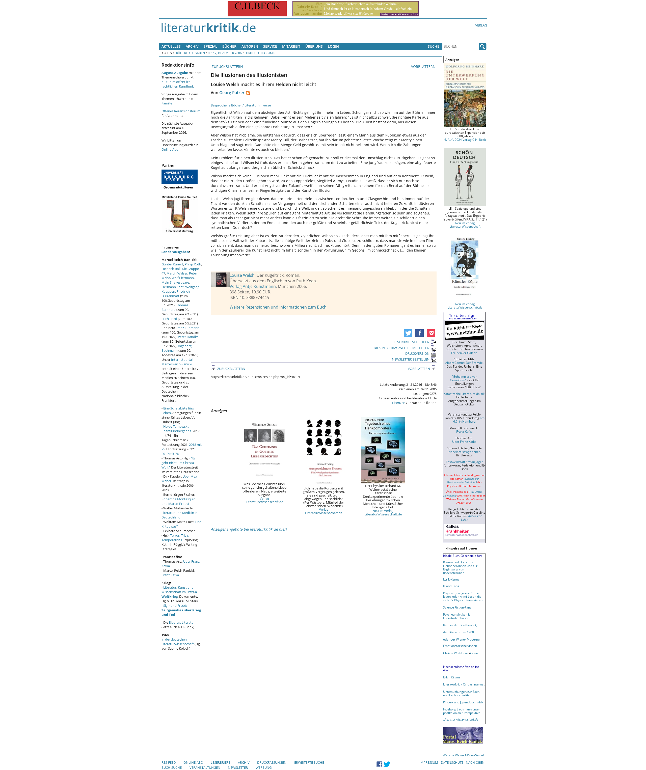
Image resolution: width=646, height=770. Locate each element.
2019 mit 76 (170, 453)
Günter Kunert (172, 264)
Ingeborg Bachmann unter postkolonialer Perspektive (461, 711)
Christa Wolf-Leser (456, 653)
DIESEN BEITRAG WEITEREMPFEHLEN (401, 347)
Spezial (210, 46)
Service (270, 46)
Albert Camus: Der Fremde (464, 363)
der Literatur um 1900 (458, 632)
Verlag (481, 25)
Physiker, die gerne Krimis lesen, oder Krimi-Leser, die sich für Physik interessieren (462, 596)
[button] (408, 333)
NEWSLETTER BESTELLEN (410, 359)
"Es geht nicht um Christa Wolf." (179, 463)
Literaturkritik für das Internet (463, 684)
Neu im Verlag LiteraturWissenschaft (465, 224)
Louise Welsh (242, 275)
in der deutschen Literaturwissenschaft (178, 641)
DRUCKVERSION (417, 353)
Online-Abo (170, 149)
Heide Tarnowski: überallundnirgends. (177, 428)
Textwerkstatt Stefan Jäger (464, 462)
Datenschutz (452, 762)
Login (333, 46)
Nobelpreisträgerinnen (464, 452)
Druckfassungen (271, 762)
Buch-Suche (172, 767)
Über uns (314, 46)
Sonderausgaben (175, 252)
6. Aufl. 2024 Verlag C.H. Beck (465, 140)
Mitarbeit (291, 46)
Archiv (192, 46)
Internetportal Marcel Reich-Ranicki (177, 361)
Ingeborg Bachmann (177, 348)
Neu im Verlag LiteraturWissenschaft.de (383, 512)
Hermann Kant (173, 287)
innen (474, 653)
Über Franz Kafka (464, 441)
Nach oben (475, 762)
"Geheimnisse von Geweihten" (463, 378)
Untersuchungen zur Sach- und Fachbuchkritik (461, 693)
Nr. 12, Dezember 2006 (224, 53)
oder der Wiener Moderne (461, 639)
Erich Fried (169, 318)
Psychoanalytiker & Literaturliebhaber (456, 616)
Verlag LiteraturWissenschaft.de (264, 500)
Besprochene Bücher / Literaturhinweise (241, 105)
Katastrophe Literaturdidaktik (464, 394)
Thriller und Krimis (259, 53)
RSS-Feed (169, 762)
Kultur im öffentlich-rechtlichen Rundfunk (178, 84)
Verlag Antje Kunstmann (253, 286)
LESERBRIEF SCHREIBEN (411, 342)
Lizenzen (398, 402)
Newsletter (238, 767)
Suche (433, 46)
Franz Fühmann (187, 327)
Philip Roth (193, 264)
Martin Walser (177, 273)
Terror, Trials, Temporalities (176, 537)
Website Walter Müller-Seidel (463, 755)
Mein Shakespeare (175, 282)
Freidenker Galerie (464, 353)
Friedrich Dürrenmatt (176, 293)
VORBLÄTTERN (424, 66)
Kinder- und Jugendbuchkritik (463, 702)
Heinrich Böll (171, 268)
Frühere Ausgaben (190, 53)
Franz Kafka (170, 575)
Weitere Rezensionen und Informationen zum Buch (278, 307)
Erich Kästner (452, 677)
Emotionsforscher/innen (460, 646)
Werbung (264, 767)
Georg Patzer (232, 92)
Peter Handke (188, 337)
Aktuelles (171, 46)
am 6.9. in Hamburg (468, 419)
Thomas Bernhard (175, 307)
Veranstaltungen (205, 767)
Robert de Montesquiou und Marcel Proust (180, 501)
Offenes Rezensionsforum (181, 111)
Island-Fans (451, 586)
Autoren (249, 46)
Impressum (428, 762)
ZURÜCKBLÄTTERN (227, 66)
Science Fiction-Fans (457, 607)
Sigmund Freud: (181, 610)
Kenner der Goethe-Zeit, (460, 625)
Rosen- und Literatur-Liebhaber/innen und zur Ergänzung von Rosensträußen (460, 567)
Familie (167, 103)
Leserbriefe (220, 762)
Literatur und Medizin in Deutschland (180, 514)
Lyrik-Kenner (452, 579)
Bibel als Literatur (182, 622)
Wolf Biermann (183, 278)
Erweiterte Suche (309, 762)
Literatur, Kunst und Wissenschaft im (179, 592)
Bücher (229, 46)
